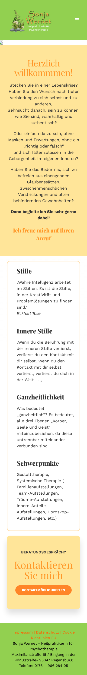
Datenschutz (47, 632)
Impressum (23, 632)
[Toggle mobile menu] (77, 18)
